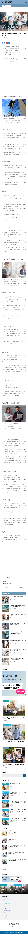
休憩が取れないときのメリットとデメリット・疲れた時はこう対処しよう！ (17, 831)
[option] (7, 889)
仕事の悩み (4, 906)
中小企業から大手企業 (7, 583)
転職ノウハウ (6, 6)
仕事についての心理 (6, 903)
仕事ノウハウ (4, 908)
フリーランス (4, 901)
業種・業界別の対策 (6, 910)
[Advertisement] (14, 80)
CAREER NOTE (6, 2)
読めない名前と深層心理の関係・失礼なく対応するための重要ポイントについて (17, 846)
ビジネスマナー (5, 899)
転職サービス (4, 915)
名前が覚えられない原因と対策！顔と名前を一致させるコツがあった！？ (17, 839)
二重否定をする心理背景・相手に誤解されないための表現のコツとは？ (17, 853)
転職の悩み (4, 912)
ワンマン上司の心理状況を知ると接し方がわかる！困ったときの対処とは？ (17, 860)
